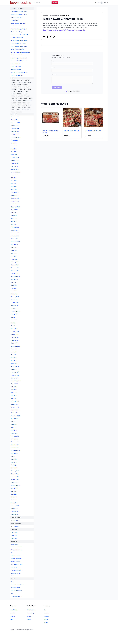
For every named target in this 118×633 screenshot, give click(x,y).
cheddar (30, 82)
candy (18, 82)
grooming (19, 93)
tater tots (23, 109)
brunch (13, 82)
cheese (13, 84)
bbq (22, 80)
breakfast (27, 80)
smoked (18, 107)
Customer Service (31, 609)
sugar (13, 109)
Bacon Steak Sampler (72, 130)
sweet (18, 109)
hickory (25, 93)
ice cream (20, 96)
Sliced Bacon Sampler (93, 130)
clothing (20, 87)
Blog (45, 609)
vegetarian (19, 111)
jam (13, 98)
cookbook (14, 89)
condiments (26, 87)
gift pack (14, 91)
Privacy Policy (30, 613)
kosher (25, 98)
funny (29, 89)
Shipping (29, 616)
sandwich (18, 105)
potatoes (14, 102)
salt (12, 105)
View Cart (12, 613)
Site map (46, 622)
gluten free (20, 91)
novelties (25, 100)
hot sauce (14, 96)
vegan (13, 111)
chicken (19, 84)
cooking (20, 89)
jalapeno (27, 96)
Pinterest (46, 619)
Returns (29, 619)
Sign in (67, 91)
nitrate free (18, 100)
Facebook (46, 613)
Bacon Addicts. (21, 629)
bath (18, 80)
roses (24, 102)
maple (30, 98)
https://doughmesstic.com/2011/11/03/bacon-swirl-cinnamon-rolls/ (64, 30)
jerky (17, 98)
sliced (13, 107)
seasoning (24, 105)
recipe (19, 102)
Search (55, 2)
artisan (13, 80)
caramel (24, 82)
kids (21, 98)
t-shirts (28, 109)
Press (11, 619)
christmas (14, 87)
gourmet (26, 91)
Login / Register (14, 609)
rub (28, 102)
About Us (12, 616)
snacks (24, 107)
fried (25, 89)
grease (13, 93)
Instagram (46, 616)
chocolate (25, 84)
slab (30, 105)
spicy (29, 107)
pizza (30, 100)
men (13, 100)
